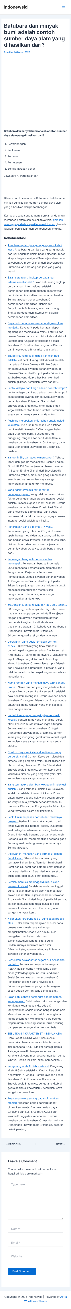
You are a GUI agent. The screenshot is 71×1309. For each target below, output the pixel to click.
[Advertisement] (35, 92)
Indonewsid (16, 7)
